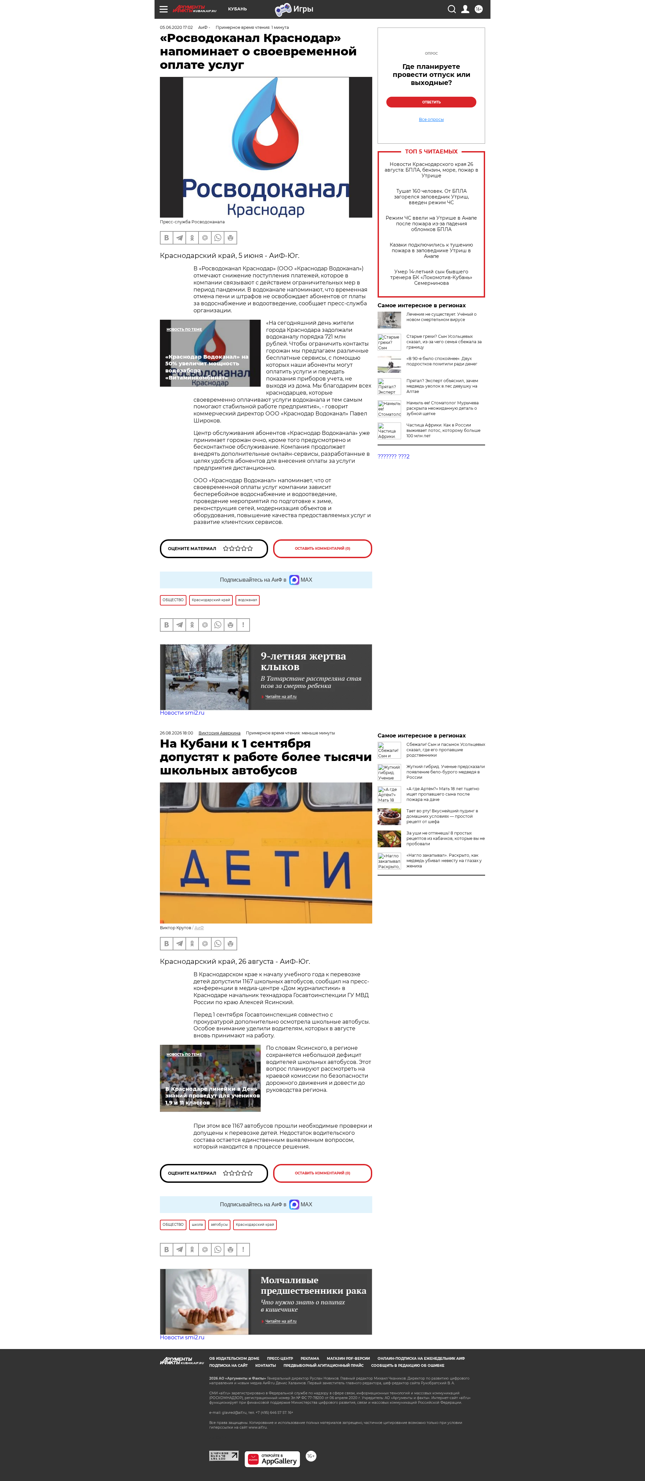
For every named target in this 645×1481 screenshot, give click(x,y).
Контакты (265, 1365)
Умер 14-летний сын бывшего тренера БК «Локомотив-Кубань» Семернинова (431, 277)
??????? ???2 (394, 456)
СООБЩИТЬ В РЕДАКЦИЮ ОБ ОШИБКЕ (407, 1365)
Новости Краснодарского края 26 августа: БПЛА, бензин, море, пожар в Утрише (431, 170)
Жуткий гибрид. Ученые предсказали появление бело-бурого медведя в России (445, 772)
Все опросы (431, 120)
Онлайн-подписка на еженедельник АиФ (421, 1358)
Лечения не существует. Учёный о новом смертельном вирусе (441, 317)
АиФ (199, 927)
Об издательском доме (234, 1358)
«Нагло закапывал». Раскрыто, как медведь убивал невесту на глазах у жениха (444, 860)
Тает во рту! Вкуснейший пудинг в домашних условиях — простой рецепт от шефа (442, 816)
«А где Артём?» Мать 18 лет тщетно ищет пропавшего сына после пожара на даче (442, 794)
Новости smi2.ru (182, 713)
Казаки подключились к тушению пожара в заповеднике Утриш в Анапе (431, 250)
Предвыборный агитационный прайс (323, 1365)
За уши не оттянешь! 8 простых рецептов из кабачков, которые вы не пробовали (445, 838)
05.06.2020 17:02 (176, 27)
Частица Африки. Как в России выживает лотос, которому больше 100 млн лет (443, 430)
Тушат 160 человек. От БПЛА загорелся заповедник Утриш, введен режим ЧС (431, 197)
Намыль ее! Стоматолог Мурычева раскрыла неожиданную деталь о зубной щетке (442, 408)
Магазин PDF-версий (348, 1358)
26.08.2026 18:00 (176, 732)
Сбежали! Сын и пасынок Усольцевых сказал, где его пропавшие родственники (445, 750)
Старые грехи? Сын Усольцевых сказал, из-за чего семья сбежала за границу (444, 342)
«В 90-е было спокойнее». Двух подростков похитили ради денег (441, 361)
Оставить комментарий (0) (322, 548)
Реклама (310, 1358)
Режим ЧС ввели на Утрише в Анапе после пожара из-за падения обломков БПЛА (431, 223)
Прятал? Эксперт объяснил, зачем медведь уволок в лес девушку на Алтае (442, 386)
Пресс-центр (280, 1358)
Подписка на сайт (228, 1365)
